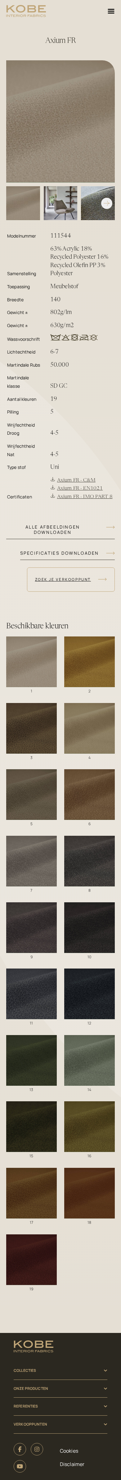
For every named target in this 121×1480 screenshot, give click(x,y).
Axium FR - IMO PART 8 (85, 496)
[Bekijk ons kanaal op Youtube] (20, 1466)
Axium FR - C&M (76, 480)
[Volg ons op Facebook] (20, 1449)
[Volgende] (106, 203)
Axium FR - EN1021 (80, 488)
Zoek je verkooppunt (63, 579)
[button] (31, 661)
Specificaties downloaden (59, 553)
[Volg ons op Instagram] (37, 1449)
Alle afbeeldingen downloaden (52, 529)
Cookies (69, 1450)
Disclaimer (72, 1464)
